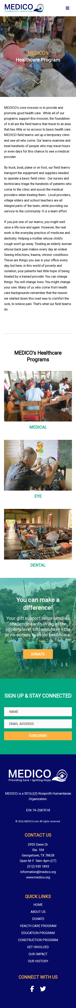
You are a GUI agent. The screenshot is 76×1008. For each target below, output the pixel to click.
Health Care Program (38, 926)
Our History (38, 961)
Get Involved (38, 947)
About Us (38, 912)
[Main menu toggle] (67, 8)
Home (38, 905)
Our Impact (38, 954)
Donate (38, 919)
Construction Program (38, 940)
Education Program (38, 933)
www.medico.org (38, 877)
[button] (38, 654)
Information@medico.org (38, 872)
